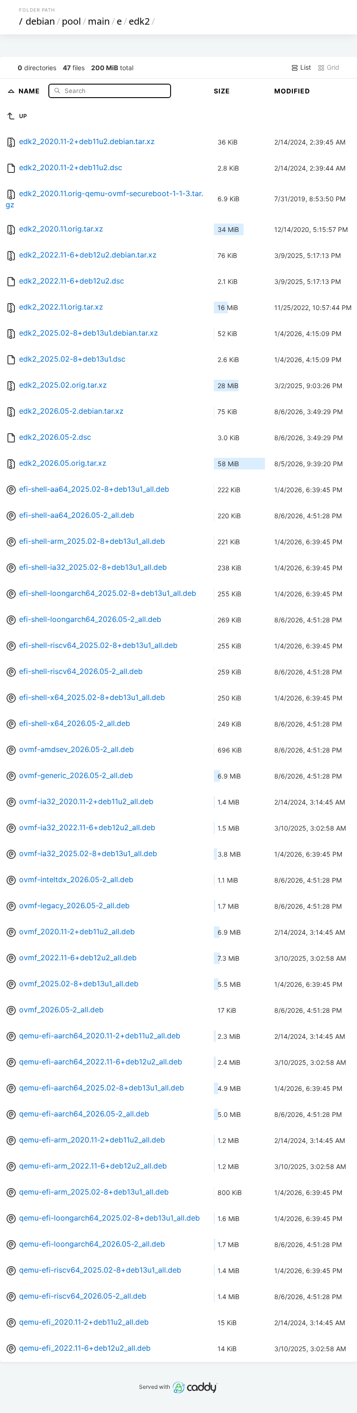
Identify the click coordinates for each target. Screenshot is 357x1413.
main (99, 21)
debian (40, 21)
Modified (292, 91)
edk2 (139, 21)
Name (30, 90)
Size (222, 91)
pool (71, 21)
